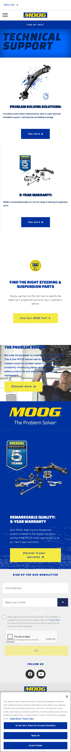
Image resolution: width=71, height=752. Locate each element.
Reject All (35, 735)
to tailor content (37, 612)
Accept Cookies (35, 745)
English (9, 5)
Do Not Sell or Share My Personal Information (35, 725)
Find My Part (35, 25)
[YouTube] (41, 674)
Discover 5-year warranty (34, 555)
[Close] (67, 696)
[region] (35, 722)
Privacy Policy (54, 620)
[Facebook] (30, 674)
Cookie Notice (15, 718)
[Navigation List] (5, 15)
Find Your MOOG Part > (35, 318)
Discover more (22, 386)
